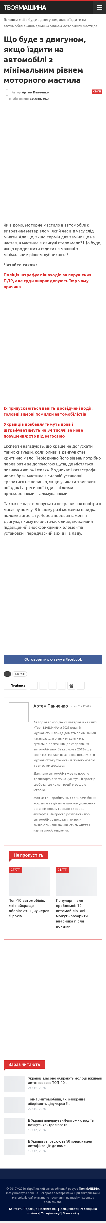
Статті (97, 91)
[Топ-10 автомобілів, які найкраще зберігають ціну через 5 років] (29, 881)
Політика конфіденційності (58, 1209)
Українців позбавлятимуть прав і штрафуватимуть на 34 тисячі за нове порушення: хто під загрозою (43, 430)
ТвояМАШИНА (89, 1188)
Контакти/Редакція (23, 1209)
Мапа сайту (71, 1213)
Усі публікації (51, 1213)
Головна (11, 20)
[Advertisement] (53, 167)
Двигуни (20, 674)
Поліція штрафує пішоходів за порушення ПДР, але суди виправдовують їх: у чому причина (47, 280)
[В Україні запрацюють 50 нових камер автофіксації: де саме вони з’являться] (14, 1147)
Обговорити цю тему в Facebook (53, 659)
